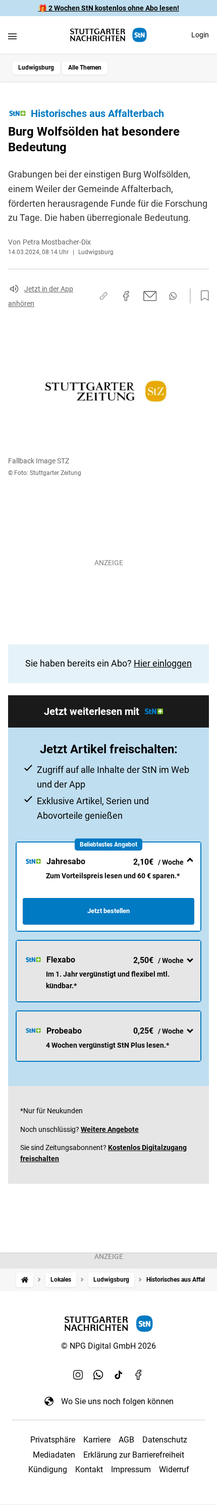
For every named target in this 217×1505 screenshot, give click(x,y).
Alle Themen (84, 67)
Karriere (97, 1439)
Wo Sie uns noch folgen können (117, 1401)
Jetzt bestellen (108, 911)
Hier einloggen (163, 663)
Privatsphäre (52, 1439)
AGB (126, 1439)
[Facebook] (139, 1375)
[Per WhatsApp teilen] (173, 296)
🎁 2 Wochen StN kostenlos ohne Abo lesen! (108, 8)
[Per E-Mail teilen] (150, 296)
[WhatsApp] (98, 1375)
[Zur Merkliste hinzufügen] (202, 296)
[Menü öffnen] (12, 36)
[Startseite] (24, 1280)
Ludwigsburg (36, 67)
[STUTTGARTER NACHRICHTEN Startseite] (108, 35)
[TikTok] (119, 1375)
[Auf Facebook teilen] (126, 296)
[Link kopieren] (103, 296)
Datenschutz (164, 1439)
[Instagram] (78, 1375)
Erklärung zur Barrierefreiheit (133, 1455)
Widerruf (174, 1469)
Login (200, 35)
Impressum (131, 1469)
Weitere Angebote (110, 1129)
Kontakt (89, 1469)
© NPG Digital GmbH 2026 (108, 1346)
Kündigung (47, 1469)
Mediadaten (54, 1455)
